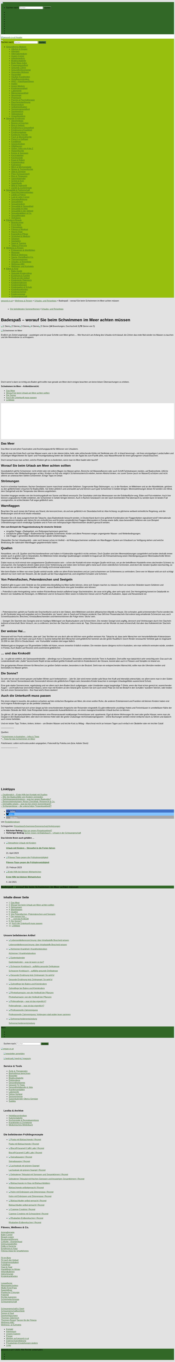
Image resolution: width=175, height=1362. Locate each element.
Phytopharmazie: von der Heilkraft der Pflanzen (30, 997)
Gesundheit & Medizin (16, 14)
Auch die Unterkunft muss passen (21, 398)
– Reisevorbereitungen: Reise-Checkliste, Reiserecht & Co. (28, 801)
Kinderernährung (19, 282)
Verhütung (16, 218)
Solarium (15, 239)
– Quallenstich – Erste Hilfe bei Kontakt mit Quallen (24, 795)
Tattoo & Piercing (19, 245)
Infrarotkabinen (8, 1272)
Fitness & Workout (19, 229)
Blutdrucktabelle (18, 61)
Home (9, 12)
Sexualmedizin (18, 204)
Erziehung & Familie (20, 276)
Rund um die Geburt (20, 278)
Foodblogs (16, 141)
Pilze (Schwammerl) (20, 174)
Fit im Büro (16, 225)
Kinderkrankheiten (19, 289)
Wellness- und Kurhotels (22, 266)
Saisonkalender (18, 178)
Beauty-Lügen (7, 1237)
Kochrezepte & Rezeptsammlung (24, 1120)
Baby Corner (7, 1235)
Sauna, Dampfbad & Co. (22, 257)
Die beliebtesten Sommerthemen (25, 309)
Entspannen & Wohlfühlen (23, 250)
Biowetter (13, 1076)
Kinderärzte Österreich (21, 280)
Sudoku (12, 1101)
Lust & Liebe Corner (20, 197)
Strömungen (16, 907)
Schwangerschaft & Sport (12, 1309)
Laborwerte (16, 91)
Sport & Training (18, 243)
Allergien (15, 51)
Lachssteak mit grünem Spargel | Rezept (27, 1170)
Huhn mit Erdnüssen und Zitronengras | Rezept (30, 1196)
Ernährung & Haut (9, 1248)
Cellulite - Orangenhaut (11, 1242)
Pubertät (5, 1295)
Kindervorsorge (18, 294)
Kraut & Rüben (18, 160)
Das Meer (10, 391)
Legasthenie (6, 1283)
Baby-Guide (16, 271)
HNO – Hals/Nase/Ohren (22, 81)
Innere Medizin (18, 86)
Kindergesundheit (19, 88)
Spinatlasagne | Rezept (19, 1161)
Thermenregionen (19, 259)
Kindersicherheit (18, 292)
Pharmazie (16, 98)
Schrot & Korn (17, 181)
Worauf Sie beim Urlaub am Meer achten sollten (28, 393)
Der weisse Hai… (19, 916)
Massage (15, 252)
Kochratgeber (17, 155)
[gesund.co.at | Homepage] (8, 3)
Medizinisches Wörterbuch (21, 1125)
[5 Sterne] (44, 326)
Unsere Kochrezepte (15, 19)
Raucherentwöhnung (20, 102)
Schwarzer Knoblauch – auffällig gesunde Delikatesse (33, 971)
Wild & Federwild (19, 185)
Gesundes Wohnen (20, 72)
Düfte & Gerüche (8, 1246)
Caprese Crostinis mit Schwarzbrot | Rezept (28, 1214)
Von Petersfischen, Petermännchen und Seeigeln (33, 914)
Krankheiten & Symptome (20, 1122)
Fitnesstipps (16, 227)
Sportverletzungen (9, 1315)
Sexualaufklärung (19, 199)
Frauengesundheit (19, 65)
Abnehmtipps (17, 121)
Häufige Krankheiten (20, 77)
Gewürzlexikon (18, 144)
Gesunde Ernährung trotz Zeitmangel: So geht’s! (30, 979)
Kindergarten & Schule (21, 287)
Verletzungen (54, 826)
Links (8, 1345)
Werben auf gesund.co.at (17, 1338)
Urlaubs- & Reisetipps (21, 262)
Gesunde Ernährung (15, 17)
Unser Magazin (13, 21)
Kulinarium (16, 165)
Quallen (14, 912)
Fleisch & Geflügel (19, 139)
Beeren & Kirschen (19, 123)
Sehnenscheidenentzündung (22, 1023)
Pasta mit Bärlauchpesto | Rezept (24, 1144)
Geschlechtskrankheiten (22, 192)
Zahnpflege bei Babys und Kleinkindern (27, 988)
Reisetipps (19, 826)
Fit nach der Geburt (9, 1260)
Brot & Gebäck (17, 125)
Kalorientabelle (16, 1118)
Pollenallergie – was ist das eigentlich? (26, 1006)
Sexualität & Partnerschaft (18, 24)
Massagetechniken (9, 1285)
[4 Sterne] (34, 326)
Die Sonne (11, 395)
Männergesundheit (19, 93)
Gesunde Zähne (18, 68)
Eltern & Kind (12, 31)
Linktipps (10, 400)
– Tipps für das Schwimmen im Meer (18, 739)
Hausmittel (16, 74)
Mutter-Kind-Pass (9, 1288)
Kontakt (9, 1329)
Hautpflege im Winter (10, 1269)
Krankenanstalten (17, 1089)
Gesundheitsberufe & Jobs (21, 1087)
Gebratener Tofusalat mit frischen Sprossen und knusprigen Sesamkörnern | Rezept (46, 1179)
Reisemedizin (17, 104)
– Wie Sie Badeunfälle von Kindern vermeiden (22, 797)
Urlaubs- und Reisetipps (45, 301)
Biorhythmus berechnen (19, 1073)
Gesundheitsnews (17, 1083)
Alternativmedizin (19, 54)
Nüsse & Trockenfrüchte (22, 169)
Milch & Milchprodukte (21, 167)
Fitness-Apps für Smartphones (15, 1251)
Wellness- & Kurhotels (11, 1325)
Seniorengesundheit (20, 109)
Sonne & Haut (7, 1313)
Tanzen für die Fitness (27, 1320)
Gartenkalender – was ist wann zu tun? (26, 962)
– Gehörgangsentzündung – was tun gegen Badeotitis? (26, 799)
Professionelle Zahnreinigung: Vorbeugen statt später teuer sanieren (40, 1014)
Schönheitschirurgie (10, 1299)
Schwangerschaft (19, 296)
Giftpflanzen (16, 146)
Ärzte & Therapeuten (18, 1071)
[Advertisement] (78, 358)
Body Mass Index (19, 63)
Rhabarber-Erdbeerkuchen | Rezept (25, 1222)
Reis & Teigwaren (19, 176)
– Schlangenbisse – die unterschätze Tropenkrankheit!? (26, 806)
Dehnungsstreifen (9, 1244)
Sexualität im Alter (19, 209)
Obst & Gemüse (18, 172)
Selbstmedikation (19, 107)
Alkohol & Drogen (19, 49)
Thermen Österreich (10, 1318)
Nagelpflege (6, 1290)
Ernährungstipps (18, 132)
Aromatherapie (7, 1232)
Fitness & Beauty (14, 26)
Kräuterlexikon (17, 162)
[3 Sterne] (24, 326)
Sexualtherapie (18, 215)
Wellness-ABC (18, 264)
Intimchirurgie (7, 1274)
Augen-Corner (17, 56)
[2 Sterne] (14, 326)
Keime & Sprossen (19, 153)
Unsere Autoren (13, 1334)
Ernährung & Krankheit (21, 130)
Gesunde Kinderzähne (21, 273)
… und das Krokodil (20, 919)
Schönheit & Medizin (20, 236)
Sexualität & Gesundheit (22, 206)
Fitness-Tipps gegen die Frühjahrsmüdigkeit (27, 862)
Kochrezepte (17, 158)
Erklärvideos (14, 1080)
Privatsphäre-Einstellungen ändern (22, 1343)
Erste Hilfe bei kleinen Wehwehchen (23, 877)
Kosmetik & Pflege (19, 234)
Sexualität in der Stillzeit (22, 211)
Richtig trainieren (9, 1297)
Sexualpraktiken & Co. (21, 213)
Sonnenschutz (41, 826)
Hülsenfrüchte (17, 151)
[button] (11, 811)
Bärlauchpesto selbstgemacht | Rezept (26, 1187)
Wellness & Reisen (15, 28)
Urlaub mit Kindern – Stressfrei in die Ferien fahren (30, 848)
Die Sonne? (16, 921)
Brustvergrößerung (9, 1239)
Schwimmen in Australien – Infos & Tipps (20, 737)
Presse (9, 1336)
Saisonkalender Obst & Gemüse (23, 1099)
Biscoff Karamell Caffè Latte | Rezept (25, 1153)
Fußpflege (5, 1265)
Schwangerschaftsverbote (13, 1311)
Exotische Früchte (19, 135)
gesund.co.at (7, 301)
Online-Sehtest (15, 1094)
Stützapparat (17, 114)
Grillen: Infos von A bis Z (22, 148)
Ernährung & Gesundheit (22, 128)
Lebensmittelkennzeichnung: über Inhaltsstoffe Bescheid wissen (38, 945)
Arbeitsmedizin (18, 58)
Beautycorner (17, 222)
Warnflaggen (16, 909)
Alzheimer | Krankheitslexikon (22, 953)
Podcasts (10, 33)
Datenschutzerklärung (16, 1341)
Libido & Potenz (18, 195)
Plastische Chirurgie (10, 1292)
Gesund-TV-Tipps (17, 1085)
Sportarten (16, 241)
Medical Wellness (19, 255)
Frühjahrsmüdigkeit (10, 1262)
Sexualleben (17, 202)
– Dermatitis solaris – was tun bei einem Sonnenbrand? (26, 804)
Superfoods (16, 183)
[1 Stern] (5, 326)
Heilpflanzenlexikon (20, 79)
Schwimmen (29, 826)
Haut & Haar (17, 232)
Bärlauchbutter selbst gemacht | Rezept (26, 1205)
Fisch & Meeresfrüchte (21, 137)
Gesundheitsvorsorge (21, 70)
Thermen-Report (8, 1320)
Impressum (11, 1331)
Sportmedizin (17, 111)
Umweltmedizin (18, 116)
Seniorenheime (16, 1096)
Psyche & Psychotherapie (23, 100)
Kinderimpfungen (19, 285)
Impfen (14, 84)
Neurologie (16, 95)
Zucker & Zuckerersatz (21, 188)
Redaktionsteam (12, 822)
